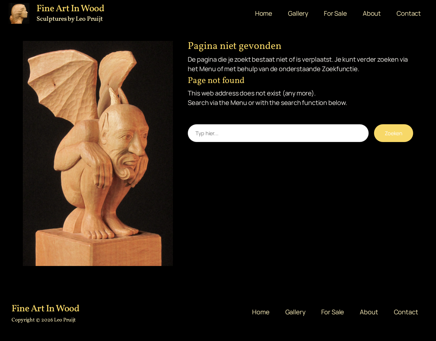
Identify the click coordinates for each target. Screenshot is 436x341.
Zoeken (393, 133)
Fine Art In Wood (45, 308)
